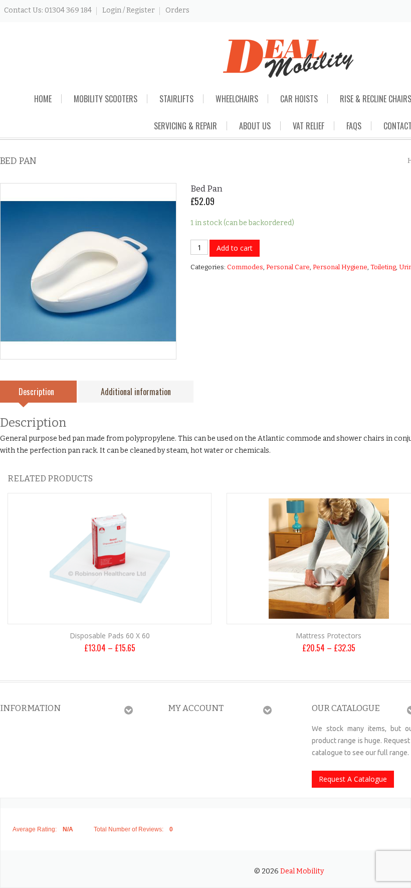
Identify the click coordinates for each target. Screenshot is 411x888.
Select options (110, 598)
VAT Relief (308, 126)
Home (43, 99)
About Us (255, 126)
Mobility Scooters (105, 99)
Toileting (383, 267)
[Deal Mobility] (288, 58)
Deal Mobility (302, 871)
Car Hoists (299, 99)
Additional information (136, 392)
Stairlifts (176, 99)
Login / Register (128, 10)
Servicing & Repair (185, 126)
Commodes (245, 267)
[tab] (135, 392)
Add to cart (235, 248)
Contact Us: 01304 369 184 (48, 10)
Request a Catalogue (353, 779)
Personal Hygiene (340, 267)
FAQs (353, 126)
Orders (177, 10)
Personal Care (288, 267)
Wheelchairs (237, 99)
